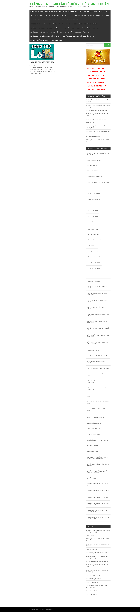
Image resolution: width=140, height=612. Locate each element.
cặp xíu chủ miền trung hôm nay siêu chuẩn (98, 329)
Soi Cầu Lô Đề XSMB (59, 20)
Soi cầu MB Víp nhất (85, 11)
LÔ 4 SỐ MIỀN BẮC (92, 182)
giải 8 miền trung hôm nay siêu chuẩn (96, 308)
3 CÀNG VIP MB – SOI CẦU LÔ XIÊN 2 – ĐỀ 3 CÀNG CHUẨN (69, 4)
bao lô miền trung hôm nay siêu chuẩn (97, 287)
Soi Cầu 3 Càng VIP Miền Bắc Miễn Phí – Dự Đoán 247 (45, 36)
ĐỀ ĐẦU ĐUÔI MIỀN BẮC (93, 268)
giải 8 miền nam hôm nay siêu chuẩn (98, 368)
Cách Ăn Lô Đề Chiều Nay (72, 16)
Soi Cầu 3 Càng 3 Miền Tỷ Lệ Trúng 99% (87, 28)
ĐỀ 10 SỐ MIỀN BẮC (92, 251)
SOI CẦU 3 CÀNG (69, 28)
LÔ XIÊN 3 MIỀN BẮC (92, 210)
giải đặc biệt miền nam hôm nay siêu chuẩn (98, 374)
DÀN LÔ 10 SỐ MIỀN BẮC (93, 193)
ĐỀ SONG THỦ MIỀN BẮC (94, 262)
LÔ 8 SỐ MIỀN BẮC (92, 188)
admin (32, 65)
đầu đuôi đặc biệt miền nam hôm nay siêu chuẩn (98, 388)
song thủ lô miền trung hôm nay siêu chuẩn (97, 294)
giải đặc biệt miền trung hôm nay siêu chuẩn (97, 322)
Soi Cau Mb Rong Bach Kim (93, 136)
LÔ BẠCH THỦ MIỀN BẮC (93, 199)
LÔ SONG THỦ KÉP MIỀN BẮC (41, 62)
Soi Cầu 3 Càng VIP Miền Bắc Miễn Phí (79, 32)
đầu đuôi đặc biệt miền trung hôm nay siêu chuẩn (97, 342)
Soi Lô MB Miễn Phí (72, 20)
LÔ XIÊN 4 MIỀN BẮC (92, 216)
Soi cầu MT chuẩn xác (100, 11)
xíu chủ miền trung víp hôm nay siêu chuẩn (98, 315)
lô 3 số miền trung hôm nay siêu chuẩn (97, 301)
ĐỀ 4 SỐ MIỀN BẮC (92, 240)
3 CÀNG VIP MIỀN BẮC (93, 171)
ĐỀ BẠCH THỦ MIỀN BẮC (93, 257)
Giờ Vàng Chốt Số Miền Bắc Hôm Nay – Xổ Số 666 (83, 24)
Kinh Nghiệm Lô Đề (57, 16)
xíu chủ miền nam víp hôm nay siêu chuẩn (97, 362)
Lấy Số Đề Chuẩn (35, 20)
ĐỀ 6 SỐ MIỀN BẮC (104, 240)
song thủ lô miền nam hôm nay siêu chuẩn (98, 402)
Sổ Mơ (48, 16)
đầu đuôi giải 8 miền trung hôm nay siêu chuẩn (98, 335)
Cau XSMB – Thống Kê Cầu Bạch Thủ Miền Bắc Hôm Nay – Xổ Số (48, 24)
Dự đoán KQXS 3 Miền (102, 16)
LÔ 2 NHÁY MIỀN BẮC (92, 165)
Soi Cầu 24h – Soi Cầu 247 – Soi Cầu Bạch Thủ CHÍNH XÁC (46, 28)
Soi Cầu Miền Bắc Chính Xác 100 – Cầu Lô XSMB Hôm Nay (46, 40)
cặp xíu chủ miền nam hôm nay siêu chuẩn (97, 395)
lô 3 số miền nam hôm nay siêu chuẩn (96, 409)
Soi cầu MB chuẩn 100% (70, 11)
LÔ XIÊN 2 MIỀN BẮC (92, 205)
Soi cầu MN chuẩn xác (37, 16)
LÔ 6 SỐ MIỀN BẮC (104, 182)
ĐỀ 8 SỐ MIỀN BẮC (92, 245)
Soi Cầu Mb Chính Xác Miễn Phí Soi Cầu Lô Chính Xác (78, 36)
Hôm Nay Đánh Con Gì (87, 16)
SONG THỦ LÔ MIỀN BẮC (93, 222)
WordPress (50, 609)
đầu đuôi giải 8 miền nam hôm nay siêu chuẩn (97, 381)
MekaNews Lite (37, 609)
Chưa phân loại (90, 535)
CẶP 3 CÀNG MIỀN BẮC (93, 234)
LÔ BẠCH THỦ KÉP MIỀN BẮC (95, 176)
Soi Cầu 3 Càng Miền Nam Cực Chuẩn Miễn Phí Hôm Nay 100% (48, 32)
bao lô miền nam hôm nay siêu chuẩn (98, 355)
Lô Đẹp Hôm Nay (46, 20)
